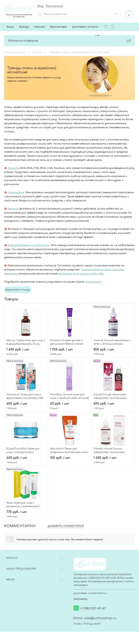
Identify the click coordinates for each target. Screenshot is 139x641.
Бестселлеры (58, 27)
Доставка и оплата (85, 27)
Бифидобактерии (19, 245)
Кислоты (13, 168)
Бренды (24, 27)
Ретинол (13, 208)
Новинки (39, 27)
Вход (40, 6)
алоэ (76, 273)
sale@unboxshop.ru (100, 618)
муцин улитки (88, 273)
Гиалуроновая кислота (96, 269)
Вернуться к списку (17, 290)
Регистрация (54, 6)
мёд (101, 273)
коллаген (118, 269)
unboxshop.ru (93, 282)
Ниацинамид (16, 192)
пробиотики (41, 245)
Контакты (80, 599)
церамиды (10, 273)
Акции (10, 27)
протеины (64, 273)
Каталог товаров (23, 40)
